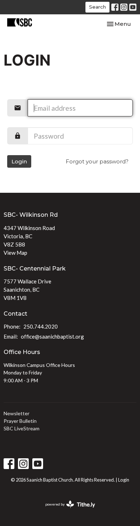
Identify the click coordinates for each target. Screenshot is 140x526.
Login (19, 161)
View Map (15, 252)
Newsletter (16, 413)
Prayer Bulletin (20, 421)
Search (97, 7)
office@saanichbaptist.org (52, 336)
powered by (66, 510)
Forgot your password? (97, 161)
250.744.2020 (40, 326)
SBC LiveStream (21, 428)
